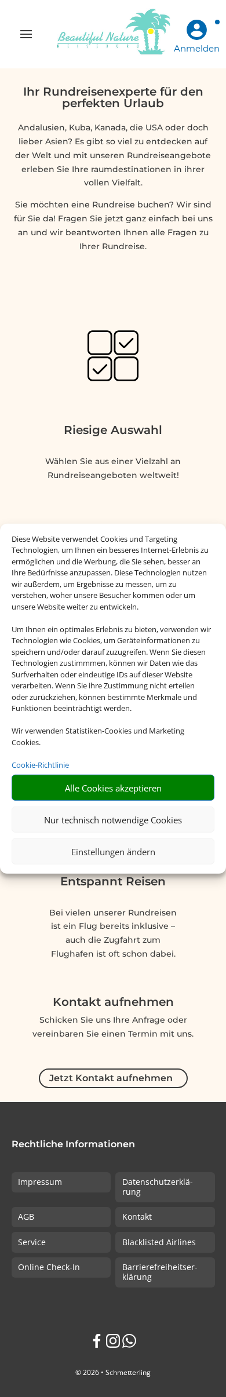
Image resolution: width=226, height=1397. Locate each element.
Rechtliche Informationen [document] (73, 1145)
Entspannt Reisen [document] (113, 881)
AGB (26, 1216)
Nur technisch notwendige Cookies (113, 819)
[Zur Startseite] (113, 34)
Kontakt (137, 1216)
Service (32, 1242)
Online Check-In (49, 1266)
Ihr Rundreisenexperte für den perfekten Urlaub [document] (113, 98)
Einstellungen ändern (113, 851)
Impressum (40, 1181)
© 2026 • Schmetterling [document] (113, 1372)
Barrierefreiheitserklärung (160, 1271)
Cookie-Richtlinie (40, 764)
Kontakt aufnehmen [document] (113, 1002)
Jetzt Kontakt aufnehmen (111, 1078)
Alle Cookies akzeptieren (113, 787)
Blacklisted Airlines (159, 1242)
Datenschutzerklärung (157, 1186)
